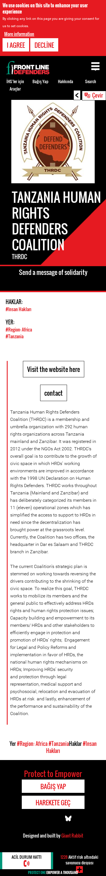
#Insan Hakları (18, 309)
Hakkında (65, 81)
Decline (44, 44)
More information (19, 34)
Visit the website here (53, 369)
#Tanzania (14, 336)
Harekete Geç (53, 802)
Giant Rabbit (72, 835)
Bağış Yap (40, 81)
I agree (16, 44)
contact (53, 392)
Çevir (97, 95)
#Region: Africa (19, 329)
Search (90, 81)
